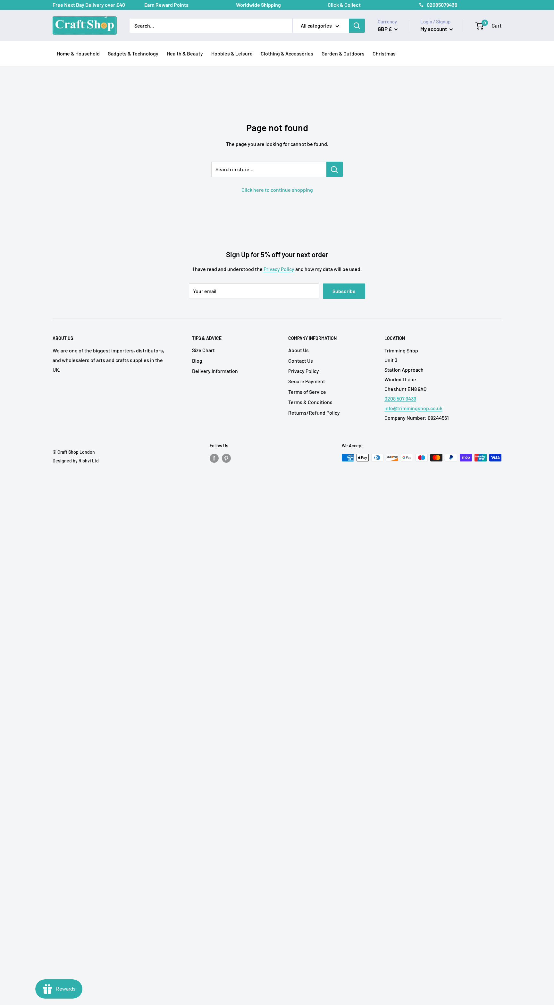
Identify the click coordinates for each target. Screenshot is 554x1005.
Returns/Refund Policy (314, 413)
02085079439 (442, 5)
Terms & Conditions (310, 402)
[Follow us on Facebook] (214, 458)
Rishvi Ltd (89, 460)
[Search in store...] (334, 169)
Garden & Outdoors (343, 53)
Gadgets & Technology (133, 53)
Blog (197, 361)
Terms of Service (307, 392)
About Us (298, 350)
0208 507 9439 (400, 398)
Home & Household (78, 53)
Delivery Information (215, 371)
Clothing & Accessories (287, 53)
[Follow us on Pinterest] (226, 458)
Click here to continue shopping (277, 190)
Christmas (384, 53)
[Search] (357, 26)
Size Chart (203, 350)
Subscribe (344, 291)
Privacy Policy (278, 269)
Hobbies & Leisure (232, 53)
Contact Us (300, 361)
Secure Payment (306, 381)
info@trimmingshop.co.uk (413, 408)
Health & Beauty (185, 53)
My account (434, 29)
